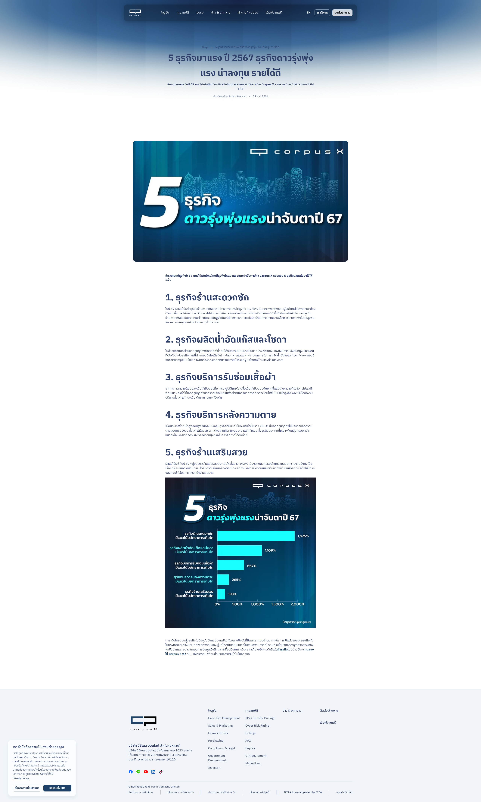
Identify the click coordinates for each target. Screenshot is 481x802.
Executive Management (224, 718)
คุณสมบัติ (251, 711)
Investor (214, 768)
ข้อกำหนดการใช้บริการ (141, 792)
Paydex (250, 748)
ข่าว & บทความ (292, 710)
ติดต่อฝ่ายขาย (342, 13)
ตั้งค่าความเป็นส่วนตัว (27, 788)
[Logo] (135, 13)
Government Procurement (217, 758)
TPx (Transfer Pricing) (259, 718)
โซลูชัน (212, 711)
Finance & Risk (218, 733)
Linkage (250, 733)
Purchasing (215, 741)
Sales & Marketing (220, 726)
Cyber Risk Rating (257, 726)
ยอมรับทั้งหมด (57, 788)
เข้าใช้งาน (322, 13)
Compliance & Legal (221, 748)
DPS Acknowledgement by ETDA (303, 792)
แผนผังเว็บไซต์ (344, 792)
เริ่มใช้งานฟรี (328, 722)
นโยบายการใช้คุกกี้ (259, 792)
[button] (308, 13)
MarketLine (253, 763)
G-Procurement (255, 756)
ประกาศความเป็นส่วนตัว (221, 792)
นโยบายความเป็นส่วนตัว (181, 792)
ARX (248, 741)
